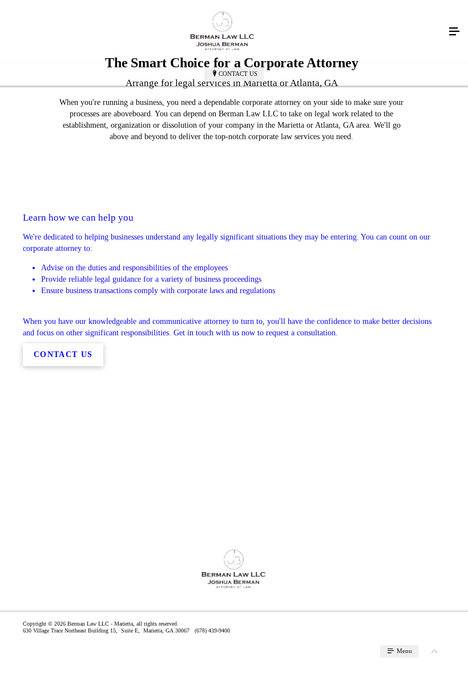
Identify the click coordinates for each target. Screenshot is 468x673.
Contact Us (238, 73)
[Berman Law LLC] (223, 32)
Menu (403, 650)
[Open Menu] (454, 32)
